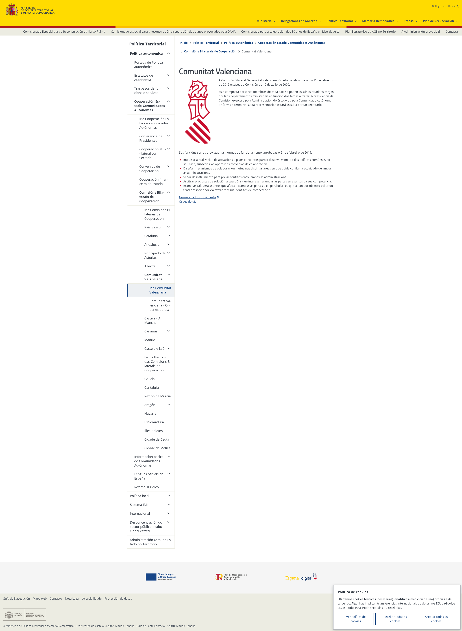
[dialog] (397, 607)
